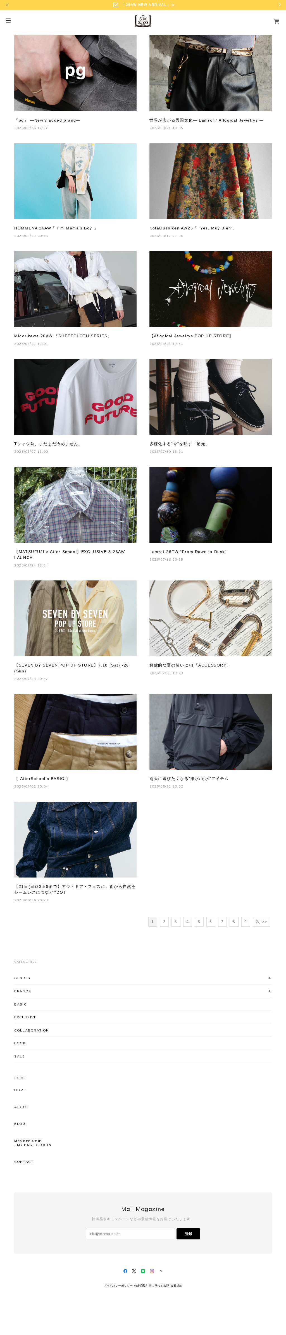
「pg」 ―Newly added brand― (47, 120)
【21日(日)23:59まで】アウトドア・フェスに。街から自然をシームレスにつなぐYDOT (75, 889)
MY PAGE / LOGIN (34, 1145)
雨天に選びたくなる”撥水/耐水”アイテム (189, 778)
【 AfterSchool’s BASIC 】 (42, 778)
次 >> (261, 921)
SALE (19, 1056)
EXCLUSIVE (25, 1017)
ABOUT (21, 1107)
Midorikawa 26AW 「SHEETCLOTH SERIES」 (63, 336)
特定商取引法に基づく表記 (151, 1285)
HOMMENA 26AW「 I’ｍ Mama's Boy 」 (56, 228)
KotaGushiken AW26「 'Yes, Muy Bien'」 (193, 228)
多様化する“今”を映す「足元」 (179, 444)
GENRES (22, 978)
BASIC (20, 1004)
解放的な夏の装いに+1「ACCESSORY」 (190, 665)
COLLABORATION (31, 1030)
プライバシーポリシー (118, 1285)
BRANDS (22, 991)
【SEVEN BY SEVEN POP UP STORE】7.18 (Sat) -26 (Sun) (71, 668)
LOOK (20, 1043)
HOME (20, 1090)
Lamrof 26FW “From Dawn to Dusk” (188, 551)
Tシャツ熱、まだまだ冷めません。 (48, 444)
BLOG (19, 1124)
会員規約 (176, 1285)
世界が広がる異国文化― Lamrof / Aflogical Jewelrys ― (206, 120)
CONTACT (23, 1162)
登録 (188, 1234)
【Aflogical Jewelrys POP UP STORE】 (191, 336)
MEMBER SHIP (28, 1141)
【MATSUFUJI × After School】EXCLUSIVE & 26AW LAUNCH (69, 554)
